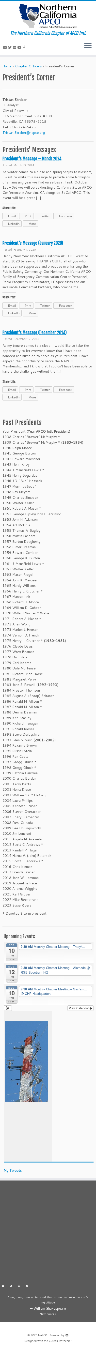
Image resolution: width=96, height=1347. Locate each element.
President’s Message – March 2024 (32, 158)
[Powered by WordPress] (67, 1334)
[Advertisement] (48, 1233)
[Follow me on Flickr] (15, 47)
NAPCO (42, 1335)
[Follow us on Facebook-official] (25, 47)
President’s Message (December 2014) (34, 332)
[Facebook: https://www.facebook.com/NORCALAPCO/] (27, 1286)
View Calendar (79, 1008)
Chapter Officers (28, 66)
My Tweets (13, 1170)
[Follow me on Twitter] (10, 47)
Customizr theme (59, 1341)
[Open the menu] (88, 46)
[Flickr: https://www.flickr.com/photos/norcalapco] (19, 1286)
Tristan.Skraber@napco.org (23, 132)
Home (7, 66)
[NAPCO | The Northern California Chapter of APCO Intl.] (48, 16)
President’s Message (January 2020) (32, 243)
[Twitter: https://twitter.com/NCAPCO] (11, 1286)
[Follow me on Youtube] (20, 47)
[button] (8, 1008)
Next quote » (48, 1314)
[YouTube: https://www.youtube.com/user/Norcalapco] (3, 1286)
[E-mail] (5, 47)
